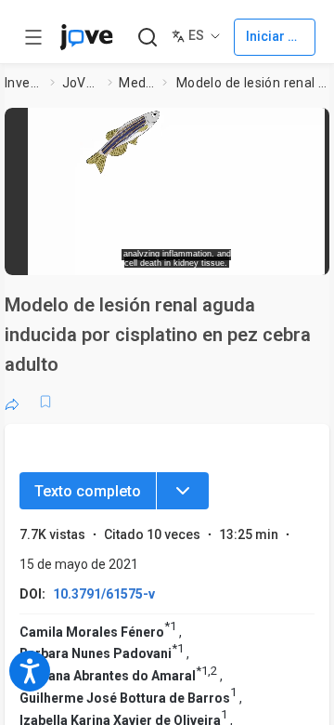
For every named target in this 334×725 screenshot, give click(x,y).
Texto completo (87, 491)
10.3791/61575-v (104, 594)
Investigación (24, 82)
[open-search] (147, 37)
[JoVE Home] (86, 37)
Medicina (137, 82)
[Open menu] (33, 37)
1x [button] (282, 254)
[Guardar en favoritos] (45, 401)
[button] (176, 185)
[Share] (12, 401)
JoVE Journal (81, 82)
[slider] (107, 255)
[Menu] (183, 490)
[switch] (200, 255)
